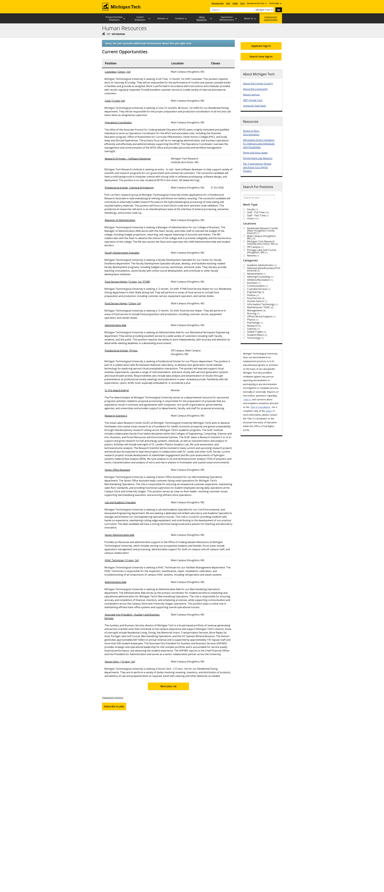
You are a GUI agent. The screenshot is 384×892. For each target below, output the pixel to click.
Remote (252, 255)
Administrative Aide (115, 325)
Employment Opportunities (271, 18)
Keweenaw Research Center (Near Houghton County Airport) (262, 231)
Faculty (252, 209)
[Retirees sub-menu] (167, 19)
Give (242, 3)
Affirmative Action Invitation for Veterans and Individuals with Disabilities (259, 143)
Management (256, 310)
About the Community (255, 89)
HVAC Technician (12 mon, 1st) (122, 560)
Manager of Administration (120, 220)
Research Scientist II (116, 415)
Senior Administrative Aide (119, 535)
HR (108, 33)
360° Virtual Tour (252, 100)
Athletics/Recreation (259, 279)
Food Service (255, 298)
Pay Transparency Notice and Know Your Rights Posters (257, 167)
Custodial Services (258, 289)
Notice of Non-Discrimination (251, 132)
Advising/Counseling (260, 276)
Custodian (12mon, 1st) (118, 71)
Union (252, 218)
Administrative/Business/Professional (263, 269)
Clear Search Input (252, 9)
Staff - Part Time (257, 215)
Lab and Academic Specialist (120, 502)
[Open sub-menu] (265, 3)
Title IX (247, 399)
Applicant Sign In (261, 46)
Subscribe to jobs (114, 706)
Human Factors (257, 301)
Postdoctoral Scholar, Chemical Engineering (129, 187)
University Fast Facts (254, 105)
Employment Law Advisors (257, 158)
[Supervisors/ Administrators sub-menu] (236, 19)
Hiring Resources (201, 18)
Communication (257, 285)
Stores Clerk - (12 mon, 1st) (120, 661)
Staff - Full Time (257, 212)
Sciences (253, 328)
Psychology (254, 322)
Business (253, 282)
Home (103, 33)
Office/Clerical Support (261, 316)
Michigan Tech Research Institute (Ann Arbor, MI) (262, 242)
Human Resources (124, 28)
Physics (252, 319)
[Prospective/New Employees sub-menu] (124, 19)
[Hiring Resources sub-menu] (211, 19)
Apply (235, 3)
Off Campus (255, 247)
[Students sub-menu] (186, 19)
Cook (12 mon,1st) (115, 100)
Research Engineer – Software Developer (128, 158)
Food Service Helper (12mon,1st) (123, 303)
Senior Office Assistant (117, 469)
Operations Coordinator (118, 122)
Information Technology (262, 304)
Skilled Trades (256, 331)
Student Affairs (256, 335)
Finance (252, 295)
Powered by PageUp (112, 697)
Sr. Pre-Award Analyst (117, 390)
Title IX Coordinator (260, 407)
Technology (255, 338)
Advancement (256, 273)
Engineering (255, 292)
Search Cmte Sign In (261, 56)
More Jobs (168, 686)
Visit (228, 3)
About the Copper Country (258, 83)
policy (269, 410)
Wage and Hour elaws (255, 152)
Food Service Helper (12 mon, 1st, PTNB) (127, 281)
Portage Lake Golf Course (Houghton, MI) (261, 251)
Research (253, 325)
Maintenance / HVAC (260, 307)
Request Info (218, 3)
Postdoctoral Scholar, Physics (121, 350)
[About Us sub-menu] (255, 19)
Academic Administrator (261, 265)
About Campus (251, 94)
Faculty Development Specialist (122, 252)
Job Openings (118, 33)
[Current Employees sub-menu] (149, 19)
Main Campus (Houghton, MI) (261, 237)
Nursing (253, 313)
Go (278, 9)
